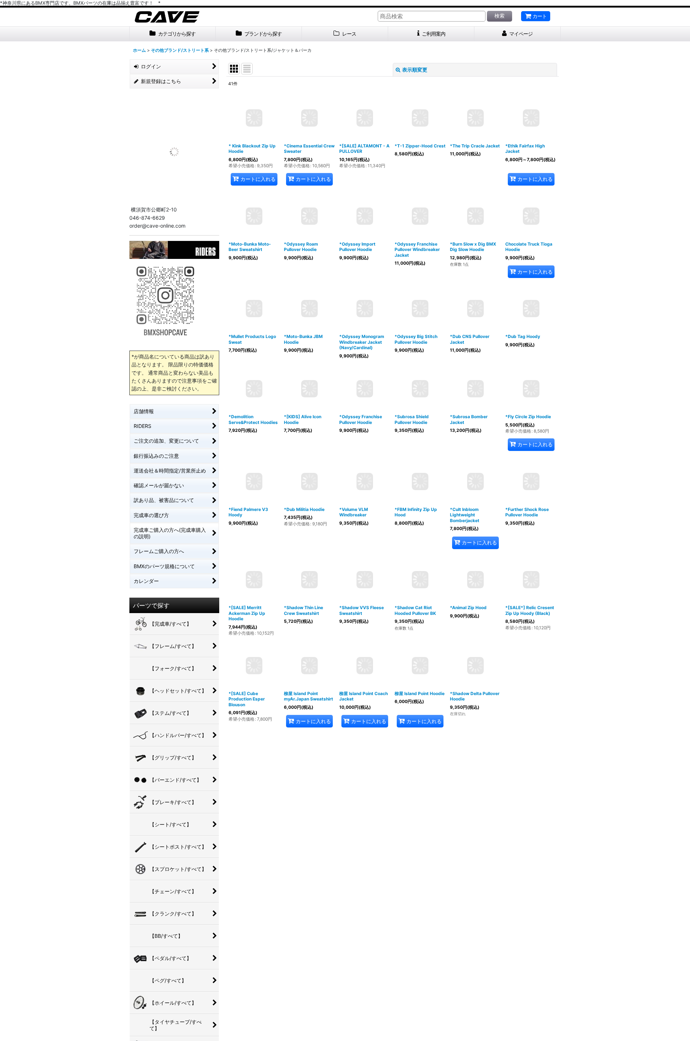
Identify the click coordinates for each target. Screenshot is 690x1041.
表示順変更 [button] (414, 70)
